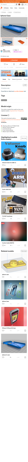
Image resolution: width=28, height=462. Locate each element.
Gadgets (10, 12)
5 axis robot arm (6, 189)
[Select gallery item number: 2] (13, 213)
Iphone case (5, 274)
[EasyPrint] (17, 4)
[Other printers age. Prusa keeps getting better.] (14, 73)
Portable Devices (17, 12)
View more (23, 138)
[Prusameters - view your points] (19, 4)
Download (14, 60)
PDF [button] (25, 85)
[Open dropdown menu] (26, 15)
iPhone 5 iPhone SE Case (9, 328)
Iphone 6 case (6, 354)
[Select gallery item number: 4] (15, 213)
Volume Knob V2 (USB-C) (9, 162)
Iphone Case (5, 301)
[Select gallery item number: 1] (11, 186)
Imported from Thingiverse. (17, 110)
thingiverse (4, 100)
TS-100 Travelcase (7, 216)
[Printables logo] (1, 8)
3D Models (4, 12)
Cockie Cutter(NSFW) (8, 243)
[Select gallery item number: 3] (14, 213)
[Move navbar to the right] (27, 8)
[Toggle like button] (3, 165)
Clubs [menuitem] (15, 8)
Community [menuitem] (21, 8)
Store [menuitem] (11, 8)
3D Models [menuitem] (6, 8)
